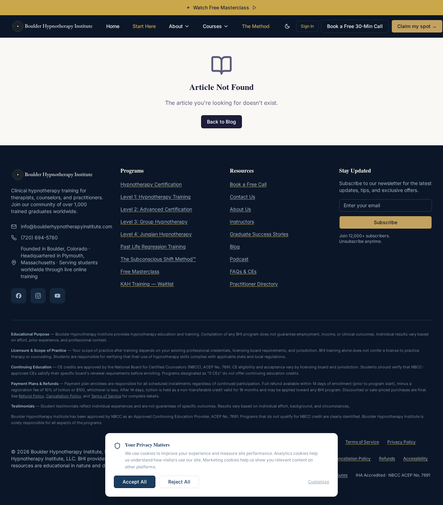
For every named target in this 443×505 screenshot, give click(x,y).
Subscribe (385, 222)
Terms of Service (106, 396)
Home (112, 26)
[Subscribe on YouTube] (57, 295)
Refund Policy (31, 396)
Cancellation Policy (63, 396)
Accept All (135, 482)
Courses (212, 26)
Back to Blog (221, 122)
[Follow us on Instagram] (38, 295)
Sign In (307, 26)
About (176, 26)
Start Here (144, 26)
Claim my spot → (417, 26)
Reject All (179, 482)
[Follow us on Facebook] (18, 295)
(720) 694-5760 (39, 237)
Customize (318, 481)
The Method (256, 26)
